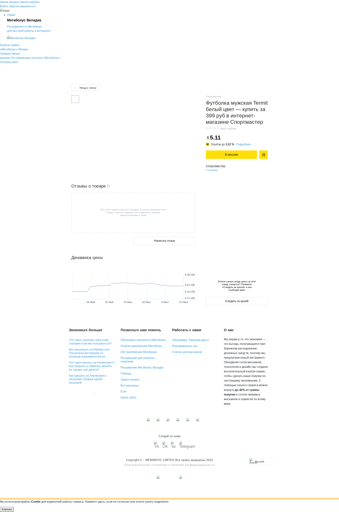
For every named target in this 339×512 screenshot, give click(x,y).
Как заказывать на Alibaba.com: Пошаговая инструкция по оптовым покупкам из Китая (89, 353)
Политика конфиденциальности (193, 464)
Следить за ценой (236, 301)
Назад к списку (88, 88)
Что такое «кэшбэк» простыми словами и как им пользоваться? (90, 341)
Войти (4, 6)
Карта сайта (128, 397)
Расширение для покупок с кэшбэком (138, 359)
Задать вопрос (130, 379)
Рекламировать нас (185, 345)
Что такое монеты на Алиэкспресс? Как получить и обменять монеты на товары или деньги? (92, 366)
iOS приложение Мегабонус (139, 351)
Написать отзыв (164, 240)
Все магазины (130, 385)
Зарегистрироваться (22, 6)
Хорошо (6, 509)
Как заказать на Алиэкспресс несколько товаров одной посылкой (87, 379)
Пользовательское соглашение (146, 464)
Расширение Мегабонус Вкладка (142, 367)
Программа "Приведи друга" (191, 339)
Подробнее (243, 144)
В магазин (231, 154)
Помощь (126, 373)
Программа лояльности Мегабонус (143, 339)
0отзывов (211, 170)
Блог (124, 391)
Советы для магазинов (187, 351)
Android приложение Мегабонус (141, 345)
